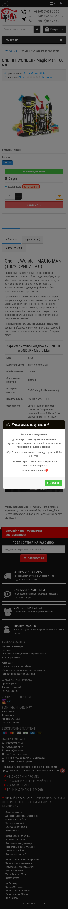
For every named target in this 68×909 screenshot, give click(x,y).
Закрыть (54, 482)
